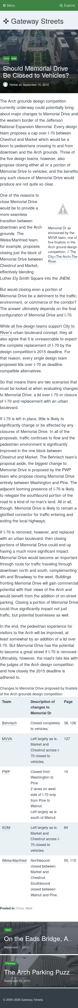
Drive (6, 58)
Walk (14, 58)
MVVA (7, 738)
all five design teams (29, 326)
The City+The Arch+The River (62, 256)
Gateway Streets (37, 21)
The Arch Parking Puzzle (39, 971)
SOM (6, 827)
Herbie (14, 85)
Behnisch (9, 722)
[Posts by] (6, 85)
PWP (6, 771)
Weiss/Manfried (14, 860)
